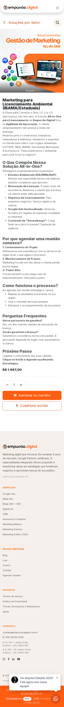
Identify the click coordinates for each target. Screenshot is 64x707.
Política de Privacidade (15, 601)
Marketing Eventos (12, 529)
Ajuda (6, 611)
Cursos (6, 565)
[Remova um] (6, 384)
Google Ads (9, 493)
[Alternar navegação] (57, 7)
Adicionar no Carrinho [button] (34, 395)
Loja (5, 560)
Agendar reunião (12, 575)
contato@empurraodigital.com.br (20, 632)
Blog (5, 555)
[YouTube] (18, 659)
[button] (57, 22)
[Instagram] (4, 659)
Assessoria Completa (14, 519)
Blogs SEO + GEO (12, 503)
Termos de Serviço (13, 596)
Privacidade (9, 680)
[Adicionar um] (21, 384)
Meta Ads (8, 499)
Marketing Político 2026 (15, 534)
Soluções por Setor (23, 23)
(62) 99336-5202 (14, 637)
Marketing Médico (12, 524)
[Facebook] (8, 659)
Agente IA (8, 509)
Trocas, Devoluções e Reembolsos (21, 606)
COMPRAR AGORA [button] (33, 406)
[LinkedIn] (13, 659)
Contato (7, 570)
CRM (5, 514)
